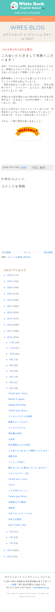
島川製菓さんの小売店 (19, 444)
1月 (12, 543)
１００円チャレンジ (18, 490)
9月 (12, 359)
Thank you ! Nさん (18, 393)
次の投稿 (6, 252)
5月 (12, 382)
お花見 (11, 439)
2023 (10, 293)
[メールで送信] (33, 167)
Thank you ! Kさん (18, 479)
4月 (12, 388)
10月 (12, 353)
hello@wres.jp (41, 587)
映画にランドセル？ (18, 422)
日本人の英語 (14, 519)
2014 (10, 556)
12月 (12, 342)
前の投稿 (48, 252)
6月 (12, 376)
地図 (14, 584)
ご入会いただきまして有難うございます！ (29, 450)
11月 (12, 348)
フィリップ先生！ (17, 462)
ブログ (11, 484)
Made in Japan (16, 399)
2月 (12, 537)
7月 (12, 371)
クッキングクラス (17, 427)
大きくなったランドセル (20, 513)
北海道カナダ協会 (17, 502)
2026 (10, 275)
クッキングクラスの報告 (20, 416)
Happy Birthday (17, 404)
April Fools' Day (17, 524)
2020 (10, 312)
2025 (10, 281)
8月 (12, 365)
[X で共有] (38, 167)
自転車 (11, 507)
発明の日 (12, 456)
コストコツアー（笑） (19, 473)
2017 (10, 331)
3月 (12, 531)
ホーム (27, 252)
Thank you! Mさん (18, 410)
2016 (10, 337)
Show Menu (27, 18)
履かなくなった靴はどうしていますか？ (28, 467)
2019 (10, 318)
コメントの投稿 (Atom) (18, 257)
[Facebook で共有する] (41, 167)
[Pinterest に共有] (44, 167)
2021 (10, 306)
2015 (10, 550)
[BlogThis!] (36, 167)
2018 (10, 324)
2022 (10, 300)
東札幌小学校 (14, 433)
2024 (10, 287)
